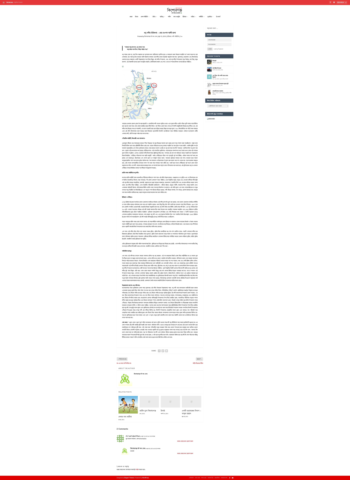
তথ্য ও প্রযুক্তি (176, 17)
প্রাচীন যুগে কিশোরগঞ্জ (148, 411)
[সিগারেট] (209, 62)
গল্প (221, 62)
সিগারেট (214, 61)
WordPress (145, 478)
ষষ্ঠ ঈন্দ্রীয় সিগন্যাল (217, 68)
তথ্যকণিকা (217, 478)
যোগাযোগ (191, 478)
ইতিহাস (184, 17)
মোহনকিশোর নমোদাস (218, 91)
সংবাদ (226, 79)
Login (210, 49)
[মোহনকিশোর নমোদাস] (209, 92)
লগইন (137, 469)
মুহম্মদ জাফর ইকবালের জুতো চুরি (220, 83)
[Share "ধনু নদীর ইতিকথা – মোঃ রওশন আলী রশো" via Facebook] (159, 351)
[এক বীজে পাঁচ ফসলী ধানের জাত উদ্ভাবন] (209, 76)
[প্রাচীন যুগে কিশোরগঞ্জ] (149, 402)
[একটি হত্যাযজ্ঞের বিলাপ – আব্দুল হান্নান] (191, 402)
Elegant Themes (129, 478)
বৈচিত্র (153, 17)
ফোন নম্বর (197, 478)
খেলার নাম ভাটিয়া (125, 417)
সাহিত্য (192, 17)
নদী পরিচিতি (175, 36)
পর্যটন (169, 17)
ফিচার (136, 17)
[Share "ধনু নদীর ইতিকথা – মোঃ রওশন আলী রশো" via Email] (166, 351)
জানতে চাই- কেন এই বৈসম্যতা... (21, 2)
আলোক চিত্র (210, 478)
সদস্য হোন (203, 478)
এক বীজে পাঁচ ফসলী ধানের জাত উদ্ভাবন (220, 76)
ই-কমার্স (218, 17)
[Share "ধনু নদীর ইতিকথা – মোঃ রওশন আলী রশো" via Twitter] (163, 351)
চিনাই (163, 411)
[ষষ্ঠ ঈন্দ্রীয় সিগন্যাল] (209, 69)
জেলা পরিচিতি (144, 17)
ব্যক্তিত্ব (161, 17)
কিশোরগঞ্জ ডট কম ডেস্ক (150, 36)
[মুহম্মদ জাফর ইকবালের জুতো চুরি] (209, 85)
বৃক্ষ (221, 79)
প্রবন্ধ (222, 70)
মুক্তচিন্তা (209, 17)
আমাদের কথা (224, 478)
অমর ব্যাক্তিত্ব (222, 92)
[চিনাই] (170, 402)
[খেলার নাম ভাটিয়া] (128, 405)
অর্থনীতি (201, 17)
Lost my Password (218, 49)
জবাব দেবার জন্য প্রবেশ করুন (185, 441)
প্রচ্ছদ (131, 17)
